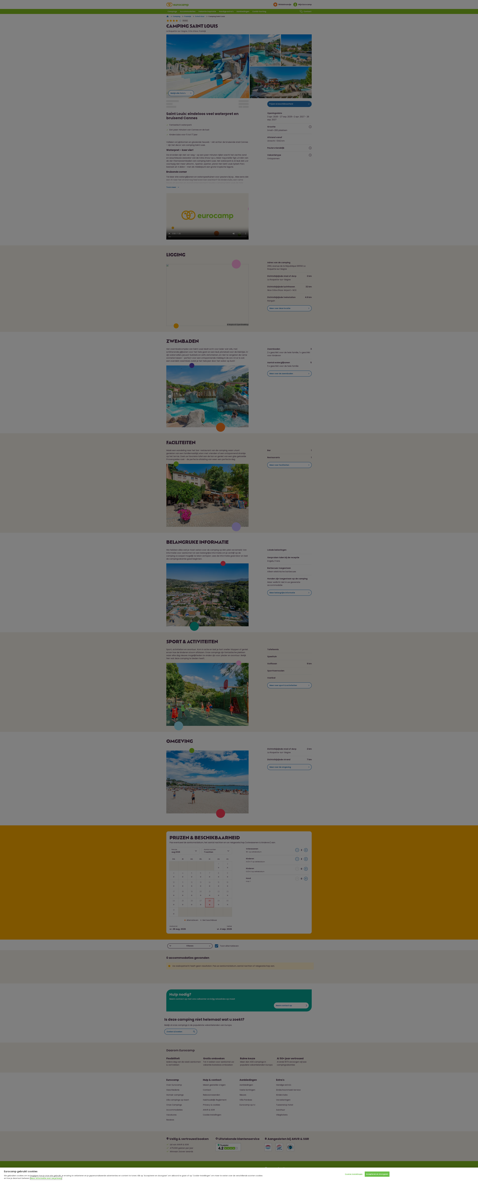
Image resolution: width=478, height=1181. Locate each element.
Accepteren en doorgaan (377, 1174)
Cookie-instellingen (353, 1174)
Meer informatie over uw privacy (46, 1178)
